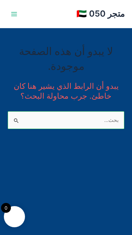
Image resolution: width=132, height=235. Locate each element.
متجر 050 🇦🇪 (100, 13)
